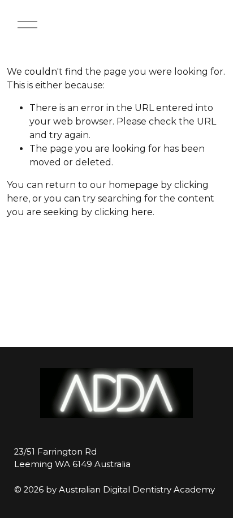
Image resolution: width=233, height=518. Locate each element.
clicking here (123, 212)
